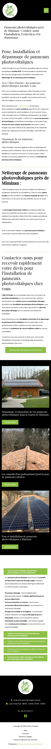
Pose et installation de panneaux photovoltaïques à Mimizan (19, 538)
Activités (25, 733)
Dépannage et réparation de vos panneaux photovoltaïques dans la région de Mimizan (25, 413)
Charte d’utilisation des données (25, 740)
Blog (25, 730)
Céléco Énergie (23, 106)
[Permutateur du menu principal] (46, 10)
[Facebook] (25, 715)
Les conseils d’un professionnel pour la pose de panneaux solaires (25, 475)
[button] (25, 350)
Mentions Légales (25, 737)
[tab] (25, 599)
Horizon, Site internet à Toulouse (30, 744)
